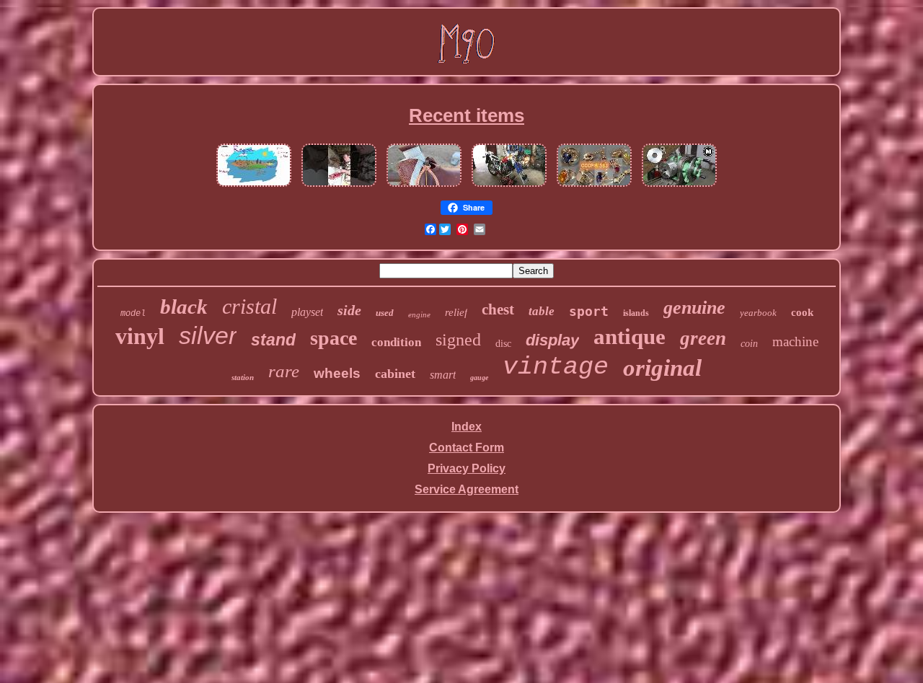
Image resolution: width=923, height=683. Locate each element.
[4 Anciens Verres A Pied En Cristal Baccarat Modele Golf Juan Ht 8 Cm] (339, 186)
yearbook (758, 312)
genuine (694, 307)
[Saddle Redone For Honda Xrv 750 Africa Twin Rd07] (509, 186)
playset (307, 312)
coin (749, 343)
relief (456, 312)
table (542, 311)
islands (636, 313)
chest (498, 309)
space (333, 338)
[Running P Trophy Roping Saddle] (424, 186)
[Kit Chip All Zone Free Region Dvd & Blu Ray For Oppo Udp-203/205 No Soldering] (254, 186)
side (349, 310)
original (662, 368)
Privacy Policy (466, 468)
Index (466, 426)
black (184, 306)
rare (283, 371)
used (385, 312)
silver (208, 335)
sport (589, 311)
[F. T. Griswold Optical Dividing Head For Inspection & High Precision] (679, 186)
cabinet (395, 373)
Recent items (466, 115)
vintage (556, 367)
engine (419, 314)
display (552, 340)
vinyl (139, 336)
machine (795, 341)
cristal (249, 306)
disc (503, 343)
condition (396, 342)
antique (629, 336)
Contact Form (466, 447)
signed (458, 339)
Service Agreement (466, 489)
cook (802, 312)
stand (273, 339)
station (242, 377)
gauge (479, 378)
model (133, 314)
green (703, 338)
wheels (337, 373)
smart (443, 375)
